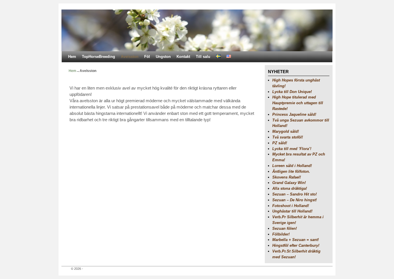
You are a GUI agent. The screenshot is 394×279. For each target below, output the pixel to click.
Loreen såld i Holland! (292, 166)
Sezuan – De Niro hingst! (294, 200)
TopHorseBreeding (98, 56)
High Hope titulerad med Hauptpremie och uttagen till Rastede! (297, 103)
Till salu (203, 56)
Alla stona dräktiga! (289, 188)
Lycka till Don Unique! (292, 92)
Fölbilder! (281, 234)
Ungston (163, 56)
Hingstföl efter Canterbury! (295, 245)
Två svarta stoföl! (287, 137)
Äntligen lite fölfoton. (291, 171)
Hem (72, 56)
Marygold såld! (285, 131)
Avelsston (129, 56)
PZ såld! (279, 143)
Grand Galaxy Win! (289, 183)
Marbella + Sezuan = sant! (295, 240)
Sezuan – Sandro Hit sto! (294, 194)
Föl (147, 56)
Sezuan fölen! (284, 228)
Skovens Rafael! (286, 177)
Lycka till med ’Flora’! (291, 149)
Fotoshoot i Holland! (290, 206)
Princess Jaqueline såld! (294, 114)
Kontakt (183, 56)
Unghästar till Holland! (292, 211)
